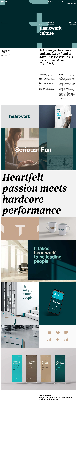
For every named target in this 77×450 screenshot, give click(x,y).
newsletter (52, 397)
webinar (54, 399)
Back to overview (4, 23)
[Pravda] (4, 2)
